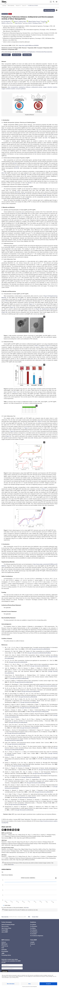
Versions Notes (27, 54)
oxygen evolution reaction (8, 88)
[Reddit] (16, 830)
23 (22, 193)
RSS (29, 916)
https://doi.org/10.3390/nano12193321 (29, 45)
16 (2, 173)
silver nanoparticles (13, 87)
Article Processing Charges (8, 924)
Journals (4, 5)
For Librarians (33, 930)
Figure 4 (44, 489)
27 (51, 211)
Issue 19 (24, 5)
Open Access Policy (6, 928)
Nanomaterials (11, 5)
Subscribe (4, 971)
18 (5, 173)
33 (54, 570)
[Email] (3, 830)
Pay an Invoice (5, 926)
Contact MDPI (5, 930)
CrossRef (43, 649)
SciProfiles (4, 949)
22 (19, 192)
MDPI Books (4, 944)
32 (53, 570)
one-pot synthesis (21, 88)
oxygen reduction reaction (50, 87)
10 (15, 163)
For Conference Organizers (36, 935)
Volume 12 (18, 5)
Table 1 (37, 345)
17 (4, 173)
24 (24, 193)
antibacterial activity (36, 87)
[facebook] (11, 830)
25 (45, 195)
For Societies (33, 933)
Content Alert (35, 916)
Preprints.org (5, 946)
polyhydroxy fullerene (25, 87)
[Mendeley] (18, 830)
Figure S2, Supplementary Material (45, 309)
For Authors (33, 924)
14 (16, 168)
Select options (5, 965)
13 (15, 168)
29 (20, 299)
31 (32, 437)
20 (16, 192)
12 (17, 166)
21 (17, 192)
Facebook (32, 944)
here (12, 864)
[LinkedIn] (8, 830)
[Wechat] (13, 830)
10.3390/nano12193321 (33, 5)
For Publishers (33, 932)
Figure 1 (31, 304)
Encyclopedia (5, 951)
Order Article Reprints (49, 10)
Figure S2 (4, 312)
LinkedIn (32, 942)
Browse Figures (16, 54)
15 (18, 168)
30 (56, 309)
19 (25, 174)
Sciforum (4, 942)
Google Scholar (36, 649)
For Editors (33, 928)
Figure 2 (48, 345)
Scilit (48, 649)
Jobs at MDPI (5, 932)
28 (22, 213)
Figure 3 (40, 421)
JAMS (3, 953)
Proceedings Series (6, 955)
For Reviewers (33, 926)
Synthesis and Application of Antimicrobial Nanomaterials (37, 51)
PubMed (48, 652)
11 (16, 166)
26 (28, 198)
